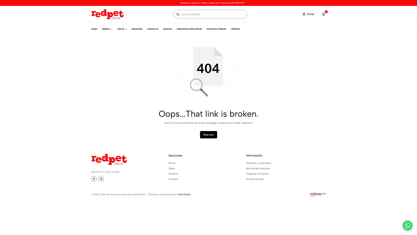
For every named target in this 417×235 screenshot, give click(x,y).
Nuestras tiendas (216, 29)
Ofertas (235, 29)
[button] (407, 225)
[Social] (94, 179)
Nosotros (137, 29)
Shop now (208, 134)
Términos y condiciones (258, 163)
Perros (106, 29)
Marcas (167, 29)
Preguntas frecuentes (189, 29)
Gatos (120, 29)
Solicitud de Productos (258, 168)
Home (94, 29)
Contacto (152, 29)
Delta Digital (184, 194)
